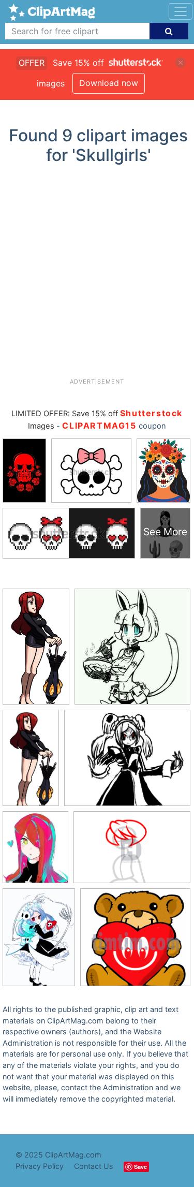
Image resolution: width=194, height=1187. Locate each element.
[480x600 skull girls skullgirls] (35, 852)
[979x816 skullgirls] (127, 762)
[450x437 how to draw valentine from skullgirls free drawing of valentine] (135, 942)
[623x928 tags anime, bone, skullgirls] (38, 942)
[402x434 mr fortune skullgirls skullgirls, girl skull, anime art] (132, 651)
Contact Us (93, 1166)
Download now (108, 83)
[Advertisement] (97, 275)
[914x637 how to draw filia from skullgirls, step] (132, 852)
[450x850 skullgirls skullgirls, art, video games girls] (36, 651)
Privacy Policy (40, 1166)
